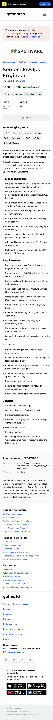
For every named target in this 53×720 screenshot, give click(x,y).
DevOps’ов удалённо (12, 545)
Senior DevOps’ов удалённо (15, 559)
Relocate (33, 62)
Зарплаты (7, 614)
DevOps (22, 62)
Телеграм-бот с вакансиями (16, 604)
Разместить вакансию (13, 629)
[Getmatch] (16, 14)
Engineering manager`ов (13, 580)
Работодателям (10, 624)
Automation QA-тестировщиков (17, 573)
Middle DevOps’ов (11, 549)
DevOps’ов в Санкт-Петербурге (17, 521)
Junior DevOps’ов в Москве (15, 552)
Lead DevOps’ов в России (14, 528)
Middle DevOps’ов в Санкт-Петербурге (21, 556)
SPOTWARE (16, 81)
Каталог (6, 619)
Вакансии (7, 609)
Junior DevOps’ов (11, 517)
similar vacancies (32, 36)
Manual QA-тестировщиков (15, 583)
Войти (6, 639)
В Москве (7, 541)
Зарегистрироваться (12, 634)
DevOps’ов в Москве (12, 514)
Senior (43, 62)
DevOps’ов (8, 569)
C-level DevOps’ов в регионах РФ (18, 531)
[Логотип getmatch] (12, 597)
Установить (45, 4)
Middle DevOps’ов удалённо (16, 524)
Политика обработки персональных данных (23, 715)
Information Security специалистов (18, 587)
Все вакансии (9, 62)
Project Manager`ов (11, 576)
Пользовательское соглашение (19, 712)
